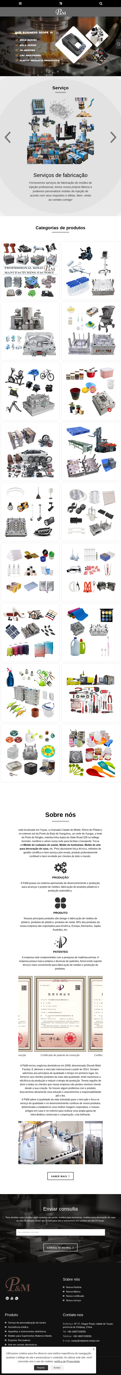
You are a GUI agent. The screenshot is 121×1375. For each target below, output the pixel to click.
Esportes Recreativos (19, 1340)
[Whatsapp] (16, 1298)
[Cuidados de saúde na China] (60, 46)
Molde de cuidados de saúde (41, 845)
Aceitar (57, 1367)
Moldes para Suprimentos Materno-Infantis (30, 1335)
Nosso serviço (73, 1300)
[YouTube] (12, 1298)
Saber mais (59, 1176)
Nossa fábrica (73, 1291)
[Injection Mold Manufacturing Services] (60, 131)
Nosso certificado (75, 1296)
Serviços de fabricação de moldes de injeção (60, 175)
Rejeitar (41, 1367)
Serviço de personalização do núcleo (27, 1322)
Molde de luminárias (71, 845)
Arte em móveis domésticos (22, 1344)
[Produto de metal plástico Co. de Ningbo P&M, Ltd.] (60, 11)
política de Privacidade (67, 1361)
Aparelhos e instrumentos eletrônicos (27, 1331)
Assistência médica (18, 1327)
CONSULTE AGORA (59, 1248)
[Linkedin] (7, 1298)
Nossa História (73, 1287)
